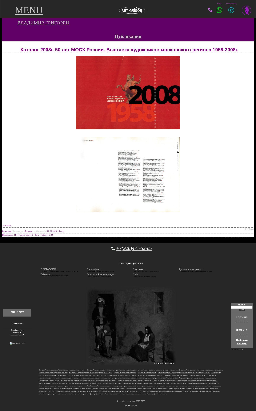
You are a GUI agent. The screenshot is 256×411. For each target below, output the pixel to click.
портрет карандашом (76, 372)
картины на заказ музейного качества (178, 391)
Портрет (42, 370)
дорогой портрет (159, 378)
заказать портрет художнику (100, 378)
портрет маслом (137, 370)
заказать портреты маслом (147, 372)
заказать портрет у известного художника (89, 380)
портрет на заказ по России (55, 388)
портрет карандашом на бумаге (82, 391)
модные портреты (185, 378)
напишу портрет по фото (199, 375)
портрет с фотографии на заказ (160, 386)
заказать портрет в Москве (102, 388)
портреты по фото (78, 370)
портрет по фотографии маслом (125, 372)
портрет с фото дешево (109, 375)
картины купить (179, 388)
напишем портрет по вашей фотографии (172, 380)
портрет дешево (44, 375)
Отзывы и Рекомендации (100, 274)
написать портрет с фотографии (169, 372)
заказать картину (62, 372)
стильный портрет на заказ (147, 380)
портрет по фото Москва (82, 388)
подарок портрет (124, 375)
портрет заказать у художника (78, 378)
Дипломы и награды (190, 269)
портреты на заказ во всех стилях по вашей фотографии (137, 394)
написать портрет (182, 375)
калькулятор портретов (121, 386)
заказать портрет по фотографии (118, 370)
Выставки (138, 269)
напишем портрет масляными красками (73, 383)
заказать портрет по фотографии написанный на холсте (190, 383)
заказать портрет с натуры (201, 391)
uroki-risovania (39, 231)
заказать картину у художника (140, 391)
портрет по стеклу (94, 383)
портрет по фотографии (195, 370)
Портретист (215, 372)
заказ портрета (210, 370)
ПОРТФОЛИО (48, 269)
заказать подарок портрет (141, 375)
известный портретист (72, 394)
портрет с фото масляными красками (156, 383)
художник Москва (118, 388)
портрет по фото (173, 378)
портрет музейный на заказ (87, 386)
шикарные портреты (201, 378)
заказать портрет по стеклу (112, 383)
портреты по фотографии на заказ (156, 370)
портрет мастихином (209, 380)
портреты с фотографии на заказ (93, 394)
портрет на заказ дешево (76, 375)
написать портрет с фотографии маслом (195, 372)
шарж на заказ (111, 394)
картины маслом (158, 391)
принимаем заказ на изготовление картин (158, 388)
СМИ (135, 274)
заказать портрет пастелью (66, 386)
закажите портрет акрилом (48, 383)
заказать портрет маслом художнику (139, 378)
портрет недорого (92, 375)
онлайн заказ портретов (139, 386)
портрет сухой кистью (178, 370)
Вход (219, 3)
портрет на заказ (52, 370)
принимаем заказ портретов (127, 380)
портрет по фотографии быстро (198, 388)
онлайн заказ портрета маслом (196, 386)
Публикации (17, 231)
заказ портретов (110, 380)
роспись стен (162, 394)
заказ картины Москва (134, 388)
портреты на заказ (91, 372)
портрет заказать (99, 370)
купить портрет (156, 375)
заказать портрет (65, 370)
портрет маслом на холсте (132, 383)
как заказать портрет (105, 386)
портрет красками (194, 380)
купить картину (169, 375)
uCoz (135, 405)
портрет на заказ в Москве (56, 378)
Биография (93, 269)
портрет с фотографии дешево (60, 391)
